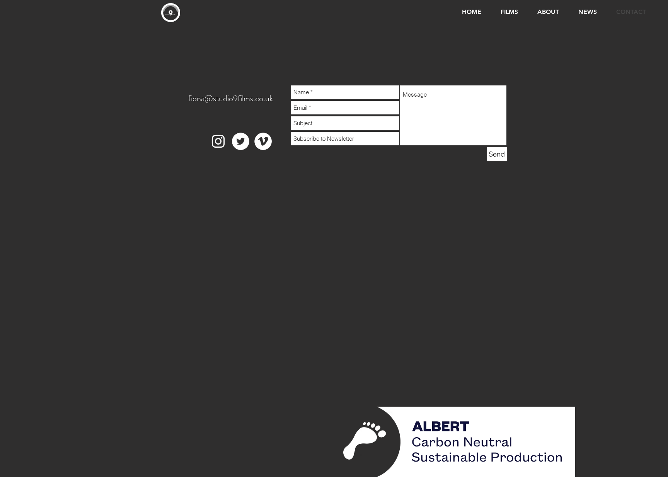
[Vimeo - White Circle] (263, 141)
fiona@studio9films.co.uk (230, 98)
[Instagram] (218, 141)
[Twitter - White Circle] (240, 141)
